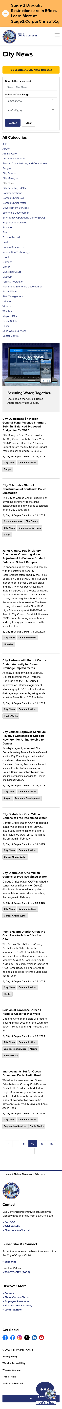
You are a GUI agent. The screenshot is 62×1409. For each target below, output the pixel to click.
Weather (7, 311)
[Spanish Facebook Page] (12, 1337)
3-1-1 (4, 143)
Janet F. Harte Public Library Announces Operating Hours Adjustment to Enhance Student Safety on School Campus (23, 556)
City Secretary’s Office (15, 188)
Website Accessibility (13, 1363)
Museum (7, 276)
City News (9, 462)
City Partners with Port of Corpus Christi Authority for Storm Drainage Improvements (24, 664)
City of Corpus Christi (17, 456)
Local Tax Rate (13, 1309)
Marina (33, 1048)
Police (7, 534)
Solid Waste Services (14, 331)
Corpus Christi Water (15, 857)
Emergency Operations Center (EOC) (23, 217)
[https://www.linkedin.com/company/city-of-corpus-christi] (34, 1337)
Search (13, 123)
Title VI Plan (9, 1376)
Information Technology (16, 252)
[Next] (31, 1151)
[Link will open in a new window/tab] (5, 1337)
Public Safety (10, 321)
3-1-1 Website (12, 1226)
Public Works (11, 716)
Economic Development (27, 798)
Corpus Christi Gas (13, 198)
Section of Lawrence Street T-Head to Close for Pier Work (22, 1012)
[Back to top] (31, 1398)
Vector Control (10, 336)
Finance (7, 227)
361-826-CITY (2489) (17, 1272)
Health (7, 994)
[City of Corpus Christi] (19, 37)
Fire (4, 232)
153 (52, 1143)
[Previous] (8, 1143)
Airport (7, 798)
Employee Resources (16, 1301)
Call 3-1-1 (9, 1222)
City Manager (10, 178)
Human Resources (12, 247)
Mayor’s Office (10, 316)
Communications (28, 462)
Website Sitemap (11, 1370)
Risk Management (12, 296)
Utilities (6, 301)
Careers (9, 1293)
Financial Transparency (18, 1305)
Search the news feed (18, 81)
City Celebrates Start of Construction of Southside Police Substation (24, 489)
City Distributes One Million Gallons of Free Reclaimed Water (24, 816)
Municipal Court (11, 271)
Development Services (15, 207)
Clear (28, 123)
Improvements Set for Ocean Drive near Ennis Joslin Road (21, 1073)
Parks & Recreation (13, 281)
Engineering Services (30, 528)
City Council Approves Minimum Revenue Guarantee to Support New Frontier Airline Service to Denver (24, 737)
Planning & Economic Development (22, 286)
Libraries (8, 644)
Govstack (18, 1383)
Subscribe (10, 1262)
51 (24, 1143)
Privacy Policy (9, 1356)
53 (42, 1143)
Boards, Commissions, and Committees (24, 163)
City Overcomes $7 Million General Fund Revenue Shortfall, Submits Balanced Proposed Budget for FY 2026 (24, 424)
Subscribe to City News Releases (32, 70)
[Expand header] (57, 36)
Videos (6, 306)
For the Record (11, 237)
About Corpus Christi (16, 1297)
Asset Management (13, 158)
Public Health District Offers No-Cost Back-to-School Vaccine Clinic (24, 935)
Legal (5, 257)
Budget (8, 469)
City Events (32, 521)
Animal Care (9, 153)
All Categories (14, 137)
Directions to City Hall (17, 1230)
